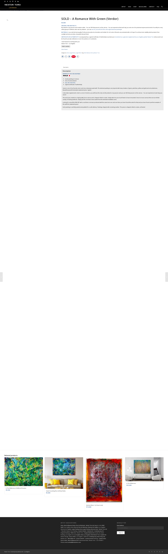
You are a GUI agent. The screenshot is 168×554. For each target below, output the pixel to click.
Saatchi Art (103, 535)
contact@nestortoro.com (74, 542)
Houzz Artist (72, 536)
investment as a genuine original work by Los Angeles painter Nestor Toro (134, 37)
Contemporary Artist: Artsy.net (97, 536)
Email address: (120, 525)
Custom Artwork (82, 531)
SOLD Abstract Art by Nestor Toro (92, 52)
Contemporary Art (99, 531)
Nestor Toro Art (90, 525)
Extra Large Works (71, 52)
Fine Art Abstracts (80, 525)
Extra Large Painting (85, 529)
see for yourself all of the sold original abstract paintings (107, 29)
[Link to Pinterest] (12, 1)
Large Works (79, 52)
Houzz (96, 525)
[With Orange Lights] (166, 277)
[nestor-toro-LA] (12, 6)
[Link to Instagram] (5, 1)
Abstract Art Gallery (93, 527)
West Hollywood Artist (69, 525)
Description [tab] (66, 67)
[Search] (162, 6)
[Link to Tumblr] (15, 1)
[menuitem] (123, 6)
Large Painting (75, 529)
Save (74, 56)
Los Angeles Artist (78, 535)
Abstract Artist (94, 529)
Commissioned (89, 538)
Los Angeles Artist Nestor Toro (92, 535)
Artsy (62, 525)
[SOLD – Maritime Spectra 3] (1, 277)
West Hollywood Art (73, 540)
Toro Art (63, 531)
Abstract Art (90, 531)
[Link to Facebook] (7, 1)
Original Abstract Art (89, 533)
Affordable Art (71, 538)
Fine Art (76, 527)
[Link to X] (10, 1)
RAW (72, 533)
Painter (69, 529)
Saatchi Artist (102, 538)
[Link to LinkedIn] (18, 1)
